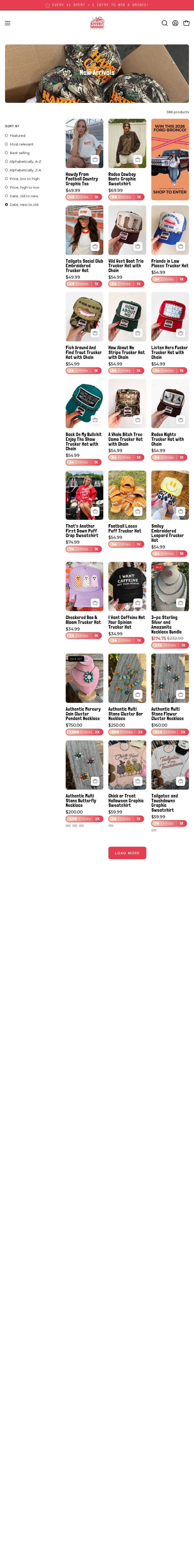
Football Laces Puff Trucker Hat (124, 528)
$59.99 (124, 815)
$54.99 (124, 280)
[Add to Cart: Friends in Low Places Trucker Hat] (180, 246)
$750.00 (83, 728)
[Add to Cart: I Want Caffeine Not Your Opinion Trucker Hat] (137, 603)
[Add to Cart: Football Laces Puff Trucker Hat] (137, 511)
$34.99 (82, 632)
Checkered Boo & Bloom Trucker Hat (83, 619)
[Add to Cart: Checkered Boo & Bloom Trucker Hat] (95, 603)
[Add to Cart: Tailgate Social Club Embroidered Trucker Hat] (95, 246)
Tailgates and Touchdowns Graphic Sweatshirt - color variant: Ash (153, 830)
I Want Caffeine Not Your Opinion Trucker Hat (126, 622)
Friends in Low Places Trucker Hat (169, 263)
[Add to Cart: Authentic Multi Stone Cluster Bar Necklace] (137, 694)
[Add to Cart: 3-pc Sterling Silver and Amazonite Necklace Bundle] (180, 603)
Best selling (20, 153)
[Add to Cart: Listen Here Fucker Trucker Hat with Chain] (180, 333)
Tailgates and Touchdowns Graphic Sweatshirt (164, 802)
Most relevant (21, 144)
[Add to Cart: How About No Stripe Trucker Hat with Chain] (137, 333)
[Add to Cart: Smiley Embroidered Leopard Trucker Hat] (180, 511)
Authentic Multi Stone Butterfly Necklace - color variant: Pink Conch (81, 825)
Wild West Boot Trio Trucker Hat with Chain (125, 266)
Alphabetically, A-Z (25, 161)
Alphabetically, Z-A (25, 170)
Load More (127, 853)
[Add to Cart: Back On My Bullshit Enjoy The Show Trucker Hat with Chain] (95, 419)
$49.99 (82, 193)
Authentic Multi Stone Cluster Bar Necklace (125, 714)
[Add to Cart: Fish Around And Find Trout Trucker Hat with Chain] (95, 333)
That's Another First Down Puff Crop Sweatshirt (82, 531)
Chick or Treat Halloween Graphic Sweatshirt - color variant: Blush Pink (110, 825)
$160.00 (168, 728)
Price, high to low (24, 187)
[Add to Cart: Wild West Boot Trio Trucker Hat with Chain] (137, 246)
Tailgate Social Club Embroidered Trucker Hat (84, 266)
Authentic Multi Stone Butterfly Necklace (81, 800)
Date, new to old (24, 205)
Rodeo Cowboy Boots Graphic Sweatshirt (122, 179)
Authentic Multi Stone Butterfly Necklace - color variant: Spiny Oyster (74, 825)
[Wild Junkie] (97, 23)
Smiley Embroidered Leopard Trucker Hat (167, 533)
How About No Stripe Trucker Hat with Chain (126, 352)
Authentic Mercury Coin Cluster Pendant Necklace (83, 714)
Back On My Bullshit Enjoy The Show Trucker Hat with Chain (84, 441)
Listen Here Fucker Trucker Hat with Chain (169, 352)
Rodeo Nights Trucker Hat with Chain (167, 439)
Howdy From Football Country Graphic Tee (82, 179)
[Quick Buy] (95, 159)
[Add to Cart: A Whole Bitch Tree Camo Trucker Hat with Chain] (137, 419)
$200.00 (83, 815)
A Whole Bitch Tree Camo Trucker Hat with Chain (125, 439)
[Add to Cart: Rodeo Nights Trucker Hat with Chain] (180, 419)
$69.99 (124, 193)
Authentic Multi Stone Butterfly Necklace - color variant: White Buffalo (68, 825)
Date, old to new (24, 196)
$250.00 (125, 728)
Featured (17, 136)
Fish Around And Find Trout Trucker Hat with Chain (84, 352)
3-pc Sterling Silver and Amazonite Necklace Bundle (166, 624)
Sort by (12, 126)
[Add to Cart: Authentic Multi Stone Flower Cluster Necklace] (180, 694)
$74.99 (82, 545)
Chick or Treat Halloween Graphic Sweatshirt (126, 800)
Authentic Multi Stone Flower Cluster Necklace (167, 714)
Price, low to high (24, 179)
